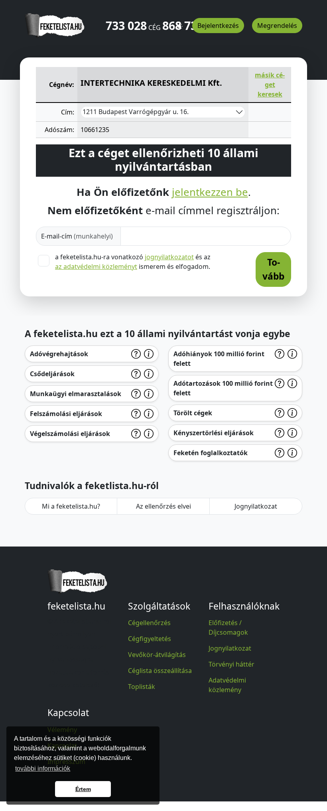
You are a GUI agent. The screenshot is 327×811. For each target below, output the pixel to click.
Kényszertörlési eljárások (213, 432)
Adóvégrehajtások (59, 353)
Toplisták (141, 686)
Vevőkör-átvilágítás (157, 654)
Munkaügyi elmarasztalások (75, 393)
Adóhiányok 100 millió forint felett (218, 358)
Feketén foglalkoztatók (210, 452)
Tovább (273, 269)
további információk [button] (42, 768)
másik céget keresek (270, 85)
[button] (179, 23)
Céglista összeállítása (160, 670)
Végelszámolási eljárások (70, 433)
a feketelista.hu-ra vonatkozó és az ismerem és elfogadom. (133, 262)
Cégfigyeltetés (149, 638)
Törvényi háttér (231, 664)
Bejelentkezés (218, 25)
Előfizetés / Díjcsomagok (228, 627)
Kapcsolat (62, 745)
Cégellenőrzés (149, 622)
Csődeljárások (52, 373)
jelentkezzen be (210, 192)
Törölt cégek (192, 412)
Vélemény (62, 729)
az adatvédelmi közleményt (96, 266)
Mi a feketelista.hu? (71, 506)
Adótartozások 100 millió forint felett (223, 388)
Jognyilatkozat (255, 506)
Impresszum (66, 761)
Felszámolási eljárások (66, 413)
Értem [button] (83, 789)
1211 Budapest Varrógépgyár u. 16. (136, 111)
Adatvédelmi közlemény (227, 685)
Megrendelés (277, 25)
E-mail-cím (77, 236)
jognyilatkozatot (169, 257)
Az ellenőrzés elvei (163, 506)
